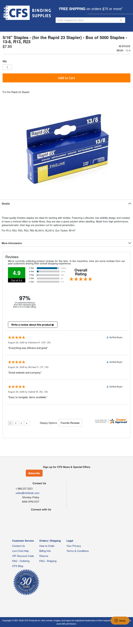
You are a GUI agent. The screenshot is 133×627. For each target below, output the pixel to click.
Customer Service (23, 541)
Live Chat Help (20, 551)
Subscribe (34, 473)
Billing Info (45, 551)
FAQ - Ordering (20, 561)
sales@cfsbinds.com (27, 493)
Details (6, 203)
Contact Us (18, 546)
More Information (12, 243)
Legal (69, 541)
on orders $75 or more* (91, 8)
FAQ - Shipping (47, 561)
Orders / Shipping (50, 541)
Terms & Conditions (77, 551)
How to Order (47, 546)
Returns (43, 556)
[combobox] (90, 20)
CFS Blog (17, 566)
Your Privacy (73, 546)
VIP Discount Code (23, 556)
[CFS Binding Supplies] (27, 12)
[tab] (66, 203)
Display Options (48, 423)
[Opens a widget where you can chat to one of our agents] (120, 621)
